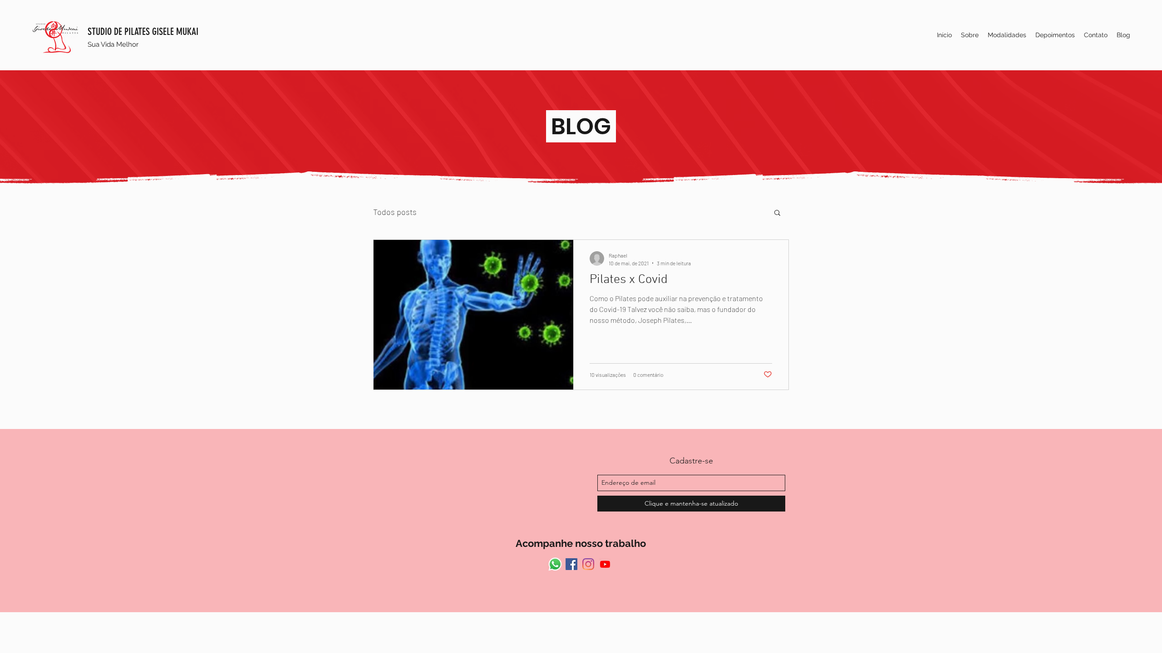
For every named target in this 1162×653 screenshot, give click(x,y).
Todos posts (395, 212)
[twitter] (605, 564)
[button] (777, 213)
